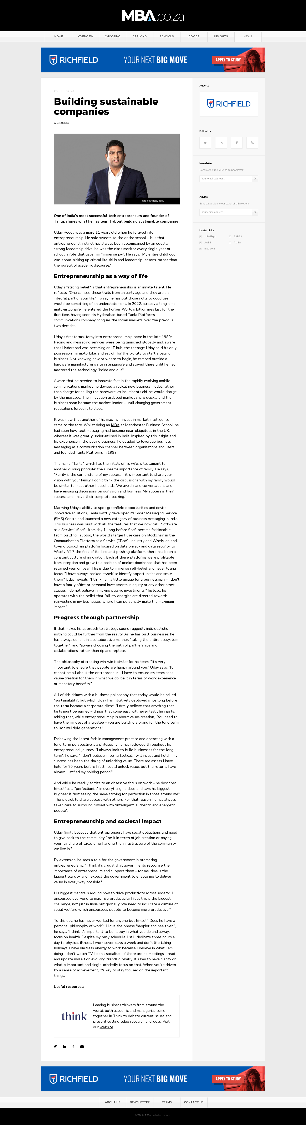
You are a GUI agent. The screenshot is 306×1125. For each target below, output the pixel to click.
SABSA (238, 236)
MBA (115, 424)
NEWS (248, 36)
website (106, 1027)
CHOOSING (113, 36)
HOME (58, 36)
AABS (207, 242)
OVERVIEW (85, 36)
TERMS (167, 1102)
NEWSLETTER (140, 1102)
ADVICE (193, 36)
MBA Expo (210, 236)
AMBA (237, 242)
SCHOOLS (167, 36)
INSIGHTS (221, 36)
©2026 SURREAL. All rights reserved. (153, 1115)
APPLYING (140, 36)
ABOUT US (112, 1102)
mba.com (209, 248)
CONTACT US (194, 1102)
